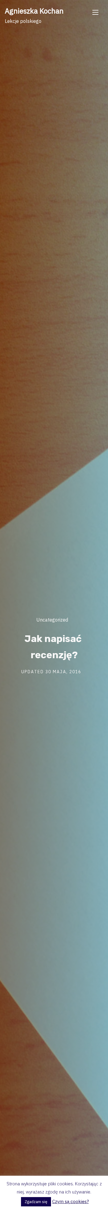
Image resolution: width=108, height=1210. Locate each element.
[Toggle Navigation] (95, 12)
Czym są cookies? (70, 1201)
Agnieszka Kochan (34, 11)
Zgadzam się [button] (36, 1201)
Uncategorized (52, 620)
